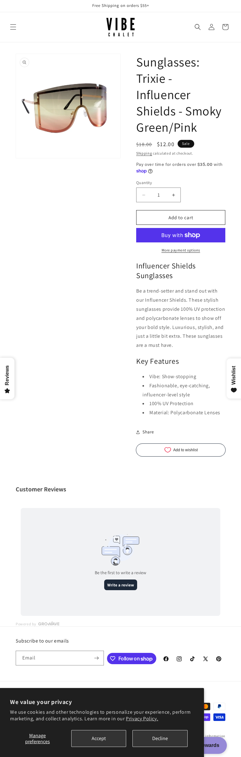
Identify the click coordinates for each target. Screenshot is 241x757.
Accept (99, 738)
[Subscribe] (97, 658)
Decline (160, 738)
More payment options (181, 250)
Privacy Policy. (142, 718)
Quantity (144, 182)
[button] (13, 27)
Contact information (208, 736)
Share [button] (148, 432)
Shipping (144, 153)
